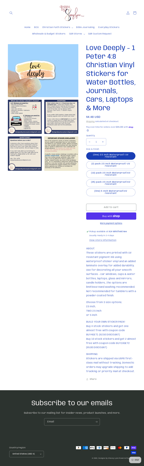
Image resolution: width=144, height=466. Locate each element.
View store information (102, 240)
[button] (11, 13)
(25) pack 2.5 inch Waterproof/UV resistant (110, 183)
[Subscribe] (96, 422)
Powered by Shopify (127, 458)
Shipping (90, 121)
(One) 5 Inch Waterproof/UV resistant (110, 192)
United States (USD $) (24, 454)
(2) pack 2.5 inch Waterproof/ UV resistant (110, 165)
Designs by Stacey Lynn (108, 458)
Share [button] (93, 379)
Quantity (90, 136)
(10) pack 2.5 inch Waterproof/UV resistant (110, 174)
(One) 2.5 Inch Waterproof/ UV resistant (111, 156)
